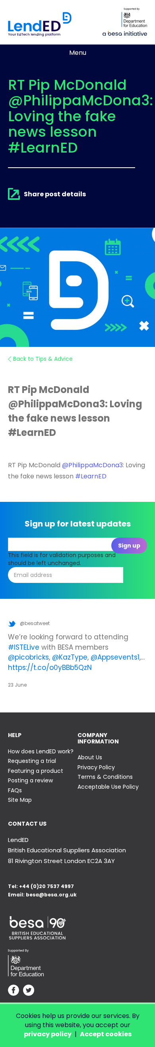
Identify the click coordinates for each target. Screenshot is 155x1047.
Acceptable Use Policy (108, 787)
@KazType (69, 657)
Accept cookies (106, 1034)
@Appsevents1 (115, 657)
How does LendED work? (41, 751)
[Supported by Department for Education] (134, 17)
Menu (77, 52)
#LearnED (91, 476)
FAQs (15, 790)
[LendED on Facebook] (13, 991)
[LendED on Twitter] (28, 991)
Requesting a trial (32, 761)
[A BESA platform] (125, 33)
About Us (90, 757)
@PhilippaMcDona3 (92, 465)
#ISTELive (23, 647)
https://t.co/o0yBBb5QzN (50, 667)
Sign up (129, 546)
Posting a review (30, 780)
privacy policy (48, 1034)
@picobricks (28, 657)
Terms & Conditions (105, 777)
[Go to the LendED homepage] (40, 24)
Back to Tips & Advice (43, 359)
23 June (17, 684)
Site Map (20, 800)
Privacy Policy (96, 767)
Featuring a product (35, 771)
